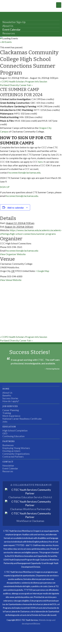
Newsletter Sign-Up (14, 22)
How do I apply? (10, 401)
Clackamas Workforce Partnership (30, 509)
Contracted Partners (13, 456)
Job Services (10, 406)
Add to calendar (15, 207)
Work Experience (11, 415)
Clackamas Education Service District (30, 497)
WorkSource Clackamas (30, 520)
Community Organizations (16, 453)
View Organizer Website (13, 254)
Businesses (8, 445)
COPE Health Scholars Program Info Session (23, 81)
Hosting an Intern (11, 450)
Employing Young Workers (16, 448)
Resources (8, 33)
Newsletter (8, 465)
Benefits (6, 395)
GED (4, 433)
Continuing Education (13, 436)
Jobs (4, 421)
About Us (7, 25)
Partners (8, 441)
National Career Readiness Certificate (22, 418)
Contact (7, 461)
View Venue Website (10, 279)
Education (9, 426)
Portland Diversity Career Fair (16, 85)
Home (5, 389)
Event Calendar (11, 29)
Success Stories (10, 398)
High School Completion (15, 430)
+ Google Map (42, 270)
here (40, 161)
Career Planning (10, 410)
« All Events (6, 41)
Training (6, 412)
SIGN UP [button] (4, 186)
